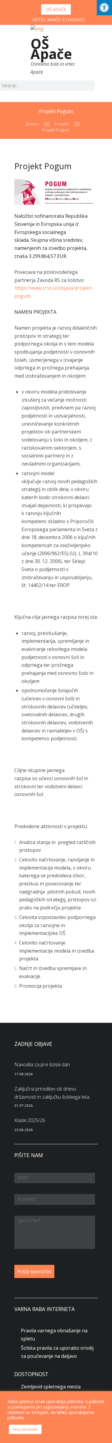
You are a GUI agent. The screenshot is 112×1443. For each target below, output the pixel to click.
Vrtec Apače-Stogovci (58, 19)
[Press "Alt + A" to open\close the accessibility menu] (104, 7)
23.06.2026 (23, 1129)
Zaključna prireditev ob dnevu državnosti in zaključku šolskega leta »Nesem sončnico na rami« (51, 1096)
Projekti (62, 124)
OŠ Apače (56, 9)
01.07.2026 (23, 1105)
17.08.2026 (23, 1074)
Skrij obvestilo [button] (25, 1429)
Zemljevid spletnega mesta (51, 1386)
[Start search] (85, 86)
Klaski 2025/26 (29, 1120)
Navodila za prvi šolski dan (42, 1064)
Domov (32, 124)
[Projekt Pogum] (56, 192)
